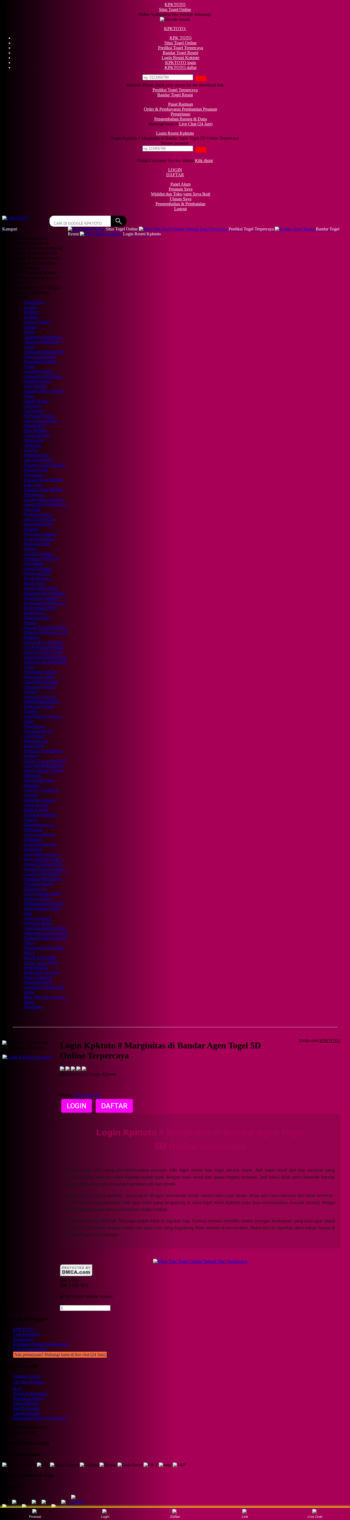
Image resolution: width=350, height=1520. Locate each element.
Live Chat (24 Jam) (195, 124)
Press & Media (26, 1403)
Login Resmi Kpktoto (175, 133)
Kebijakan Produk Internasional (40, 1344)
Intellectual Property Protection (39, 1418)
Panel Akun (180, 184)
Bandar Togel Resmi (175, 95)
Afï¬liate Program (28, 1382)
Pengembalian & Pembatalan (180, 203)
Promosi (35, 1517)
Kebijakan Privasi (28, 1398)
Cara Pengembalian (30, 1349)
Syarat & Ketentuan (30, 1393)
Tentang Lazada (27, 1376)
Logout (180, 208)
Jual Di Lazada (26, 1408)
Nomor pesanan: (175, 143)
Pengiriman (180, 114)
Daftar (175, 1517)
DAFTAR (175, 174)
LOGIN (175, 170)
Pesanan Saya (180, 189)
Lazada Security (27, 1413)
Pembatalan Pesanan (199, 109)
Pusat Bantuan (180, 104)
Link (245, 1517)
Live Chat (315, 1517)
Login (105, 1517)
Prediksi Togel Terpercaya (175, 90)
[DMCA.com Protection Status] (76, 1275)
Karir (17, 1388)
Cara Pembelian (26, 1334)
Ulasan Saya (180, 199)
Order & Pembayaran (163, 109)
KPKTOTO (175, 4)
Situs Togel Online (175, 9)
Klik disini (204, 160)
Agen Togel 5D (86, 1095)
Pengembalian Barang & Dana (180, 119)
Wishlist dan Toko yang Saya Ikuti (180, 194)
